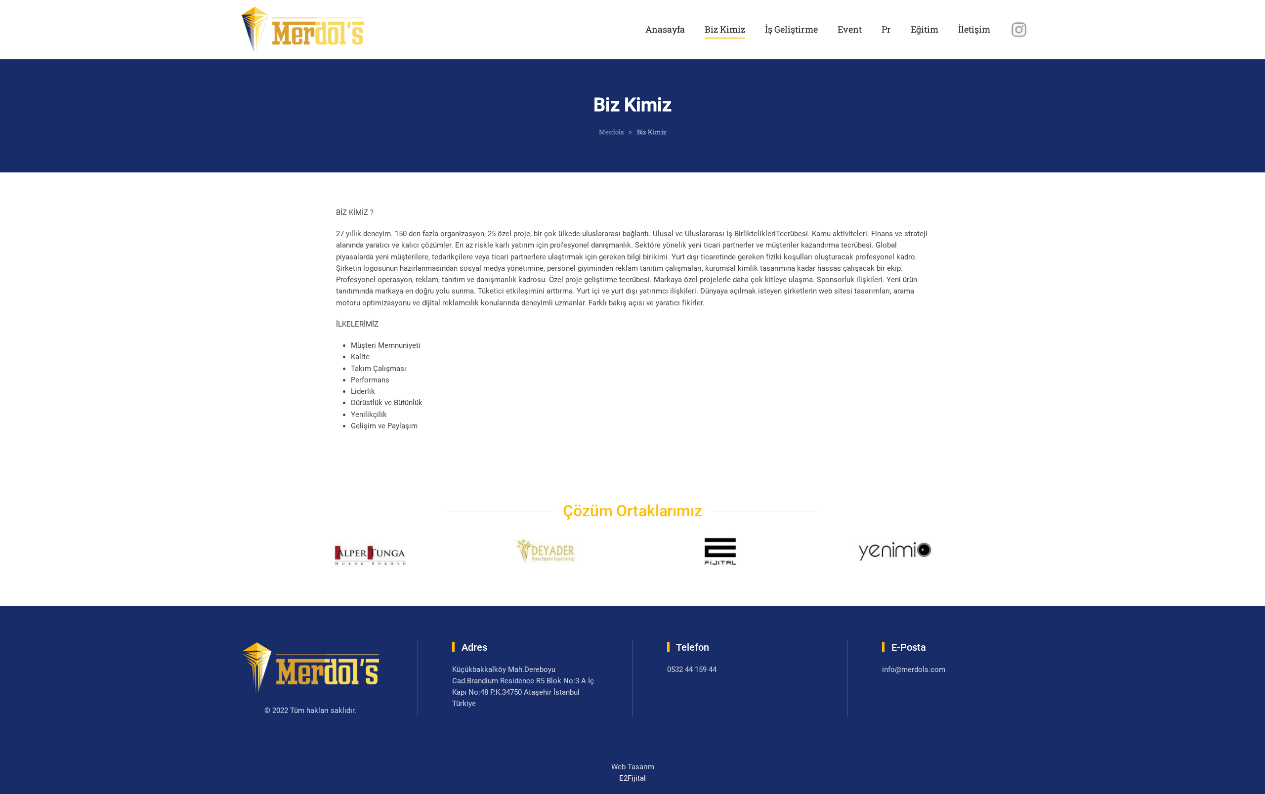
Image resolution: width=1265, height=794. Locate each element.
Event (850, 29)
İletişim (974, 29)
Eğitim (924, 29)
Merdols (611, 131)
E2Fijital (632, 778)
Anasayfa (665, 29)
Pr (886, 29)
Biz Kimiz (725, 29)
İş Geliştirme (791, 29)
